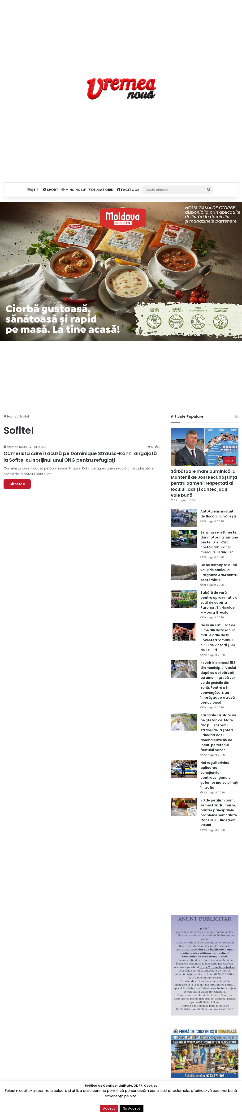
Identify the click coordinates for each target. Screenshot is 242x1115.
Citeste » (17, 484)
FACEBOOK (129, 189)
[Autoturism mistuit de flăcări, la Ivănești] (184, 518)
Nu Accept (131, 1108)
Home (11, 416)
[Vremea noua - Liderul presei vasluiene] (121, 89)
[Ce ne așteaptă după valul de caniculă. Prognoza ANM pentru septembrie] (184, 571)
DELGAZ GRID (102, 189)
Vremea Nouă (17, 447)
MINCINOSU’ (75, 189)
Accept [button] (109, 1108)
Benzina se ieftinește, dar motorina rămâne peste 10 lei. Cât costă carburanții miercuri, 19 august (219, 542)
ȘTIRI (34, 189)
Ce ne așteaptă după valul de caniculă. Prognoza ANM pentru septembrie (219, 572)
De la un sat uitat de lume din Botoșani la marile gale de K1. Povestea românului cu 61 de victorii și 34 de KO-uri (218, 637)
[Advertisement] (121, 33)
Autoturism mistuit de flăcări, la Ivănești (218, 514)
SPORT (52, 189)
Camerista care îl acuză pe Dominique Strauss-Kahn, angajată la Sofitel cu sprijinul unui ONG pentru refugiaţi (80, 456)
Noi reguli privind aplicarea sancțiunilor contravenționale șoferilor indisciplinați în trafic (219, 775)
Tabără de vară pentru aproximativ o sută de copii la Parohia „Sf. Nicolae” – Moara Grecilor (219, 602)
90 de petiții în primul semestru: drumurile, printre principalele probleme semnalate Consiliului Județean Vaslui (218, 812)
